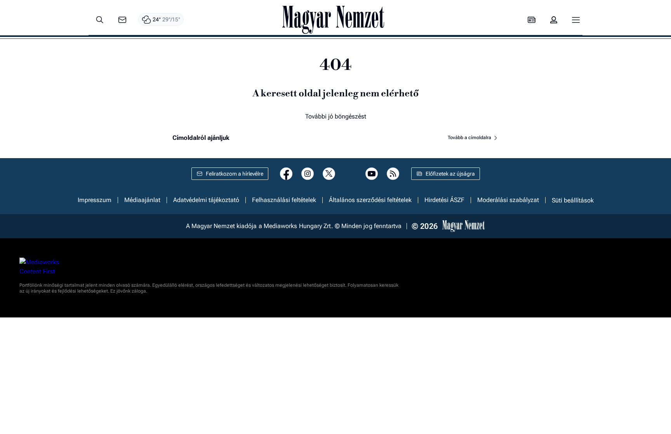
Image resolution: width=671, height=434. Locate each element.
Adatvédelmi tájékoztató (206, 200)
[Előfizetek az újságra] (531, 20)
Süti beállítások (573, 200)
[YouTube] (371, 173)
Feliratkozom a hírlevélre (234, 174)
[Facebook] (286, 173)
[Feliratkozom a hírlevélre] (122, 20)
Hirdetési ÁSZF (444, 200)
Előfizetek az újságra (450, 174)
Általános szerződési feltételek (370, 200)
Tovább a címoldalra (470, 137)
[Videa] (350, 173)
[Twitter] (329, 173)
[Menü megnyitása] (575, 19)
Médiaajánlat (142, 200)
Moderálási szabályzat (508, 200)
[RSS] (393, 173)
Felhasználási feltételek (284, 200)
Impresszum (94, 200)
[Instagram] (307, 173)
